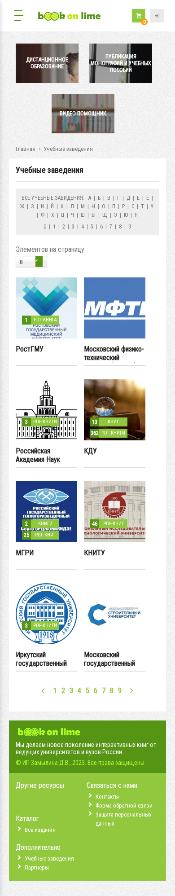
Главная (25, 148)
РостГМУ (30, 349)
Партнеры (37, 867)
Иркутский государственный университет (41, 659)
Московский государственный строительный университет (109, 659)
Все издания (40, 829)
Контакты (107, 796)
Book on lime (69, 16)
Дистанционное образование (47, 63)
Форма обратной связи (124, 805)
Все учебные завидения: (53, 198)
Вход (157, 15)
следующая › (131, 690)
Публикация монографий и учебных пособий (121, 63)
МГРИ (25, 553)
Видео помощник (83, 113)
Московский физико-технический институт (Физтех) (114, 354)
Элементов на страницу (50, 249)
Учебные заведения (49, 858)
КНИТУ (94, 553)
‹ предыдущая (43, 690)
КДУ (90, 451)
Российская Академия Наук (38, 455)
